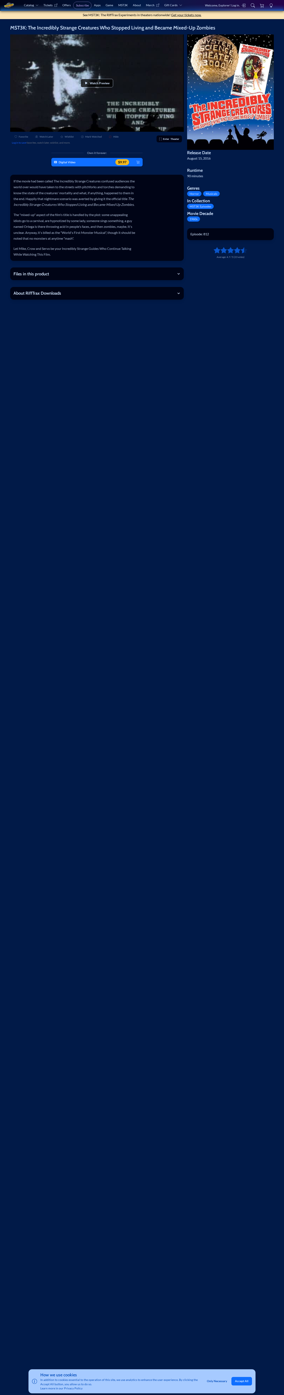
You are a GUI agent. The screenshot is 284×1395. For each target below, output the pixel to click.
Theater (171, 138)
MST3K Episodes (200, 206)
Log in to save (19, 142)
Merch (150, 5)
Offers (66, 5)
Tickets (48, 5)
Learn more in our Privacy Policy (61, 1388)
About (137, 5)
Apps (97, 5)
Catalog (29, 5)
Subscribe (82, 5)
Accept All (241, 1381)
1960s (194, 219)
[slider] (215, 250)
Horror (194, 193)
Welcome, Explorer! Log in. (222, 5)
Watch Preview (100, 83)
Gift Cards (171, 5)
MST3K (123, 5)
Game (109, 5)
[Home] (9, 5)
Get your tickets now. (186, 15)
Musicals (211, 193)
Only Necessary (217, 1381)
